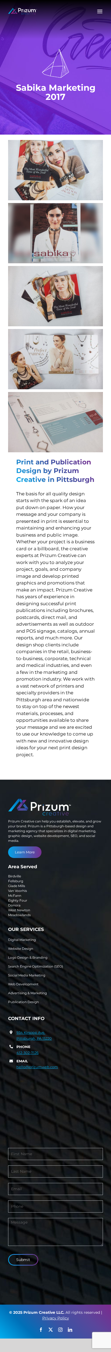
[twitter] (50, 1330)
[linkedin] (70, 1330)
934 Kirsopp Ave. (30, 1032)
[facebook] (41, 1330)
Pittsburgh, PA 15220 (34, 1038)
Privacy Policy (55, 1318)
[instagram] (60, 1330)
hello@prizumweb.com (37, 1067)
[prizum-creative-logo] (22, 10)
